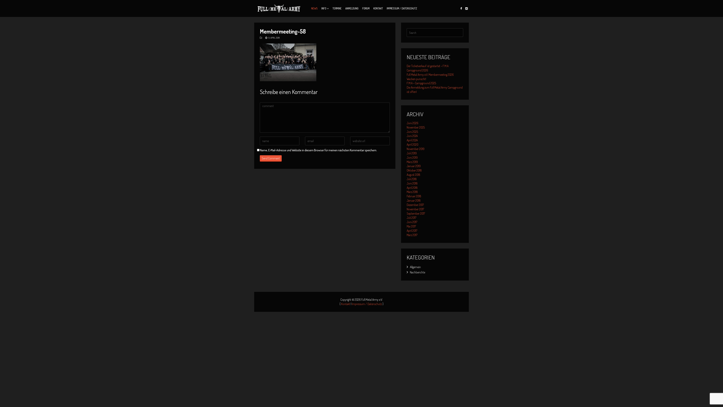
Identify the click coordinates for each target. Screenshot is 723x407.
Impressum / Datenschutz (402, 8)
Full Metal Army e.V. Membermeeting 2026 (430, 75)
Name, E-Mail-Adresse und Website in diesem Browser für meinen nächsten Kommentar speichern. (318, 150)
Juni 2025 (412, 132)
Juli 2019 (412, 153)
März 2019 (412, 162)
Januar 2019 (414, 166)
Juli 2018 (412, 179)
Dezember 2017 (415, 205)
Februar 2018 (414, 196)
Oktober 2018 (414, 170)
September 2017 (416, 213)
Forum (366, 8)
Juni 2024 (412, 136)
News (314, 8)
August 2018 (413, 175)
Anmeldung (351, 8)
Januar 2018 (414, 200)
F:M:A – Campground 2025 (421, 83)
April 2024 (412, 140)
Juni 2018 (412, 183)
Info (323, 8)
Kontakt (378, 8)
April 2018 (412, 188)
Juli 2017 (411, 218)
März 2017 (412, 235)
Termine (337, 8)
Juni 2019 (412, 157)
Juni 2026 (412, 123)
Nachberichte (417, 272)
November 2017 (415, 209)
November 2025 (416, 127)
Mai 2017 (411, 226)
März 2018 (412, 192)
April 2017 (412, 231)
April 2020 (412, 144)
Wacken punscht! (416, 79)
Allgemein (415, 267)
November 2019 (415, 149)
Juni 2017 (412, 222)
